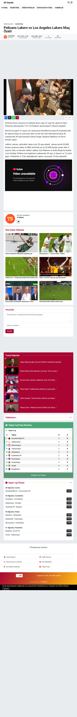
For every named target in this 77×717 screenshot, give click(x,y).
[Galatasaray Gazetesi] (38, 547)
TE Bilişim (20, 217)
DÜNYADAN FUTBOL (45, 8)
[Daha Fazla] (17, 117)
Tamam (6, 589)
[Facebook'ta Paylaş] (6, 117)
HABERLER (59, 8)
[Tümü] (71, 417)
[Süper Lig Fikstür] (71, 483)
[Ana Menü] (71, 3)
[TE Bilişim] (10, 219)
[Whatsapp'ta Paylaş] (13, 117)
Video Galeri (8, 24)
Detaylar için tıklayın (38, 475)
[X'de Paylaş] (9, 117)
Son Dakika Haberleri (13, 567)
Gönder (9, 331)
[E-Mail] (18, 221)
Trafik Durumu (46, 557)
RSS (20, 575)
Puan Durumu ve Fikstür (14, 562)
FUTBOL (5, 8)
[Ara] (69, 3)
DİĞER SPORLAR (28, 8)
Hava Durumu (10, 557)
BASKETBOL (15, 8)
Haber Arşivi (46, 567)
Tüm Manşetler (47, 562)
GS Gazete (8, 2)
